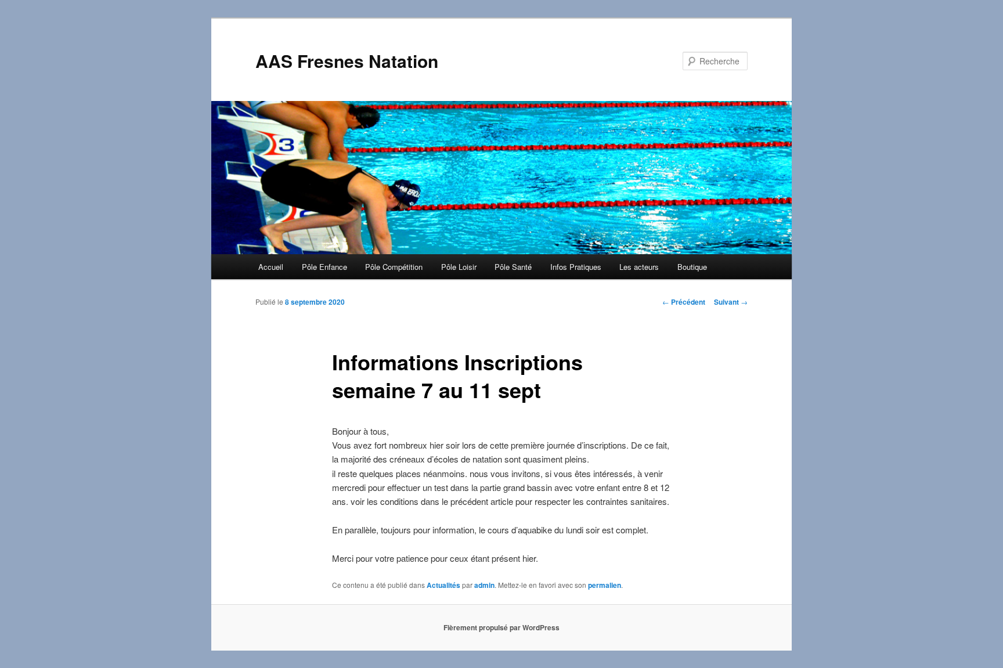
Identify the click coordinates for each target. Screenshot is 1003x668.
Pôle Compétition (394, 266)
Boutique (692, 266)
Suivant (731, 302)
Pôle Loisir (459, 266)
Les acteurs (639, 266)
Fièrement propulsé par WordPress (501, 627)
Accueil (270, 266)
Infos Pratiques (575, 266)
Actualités (443, 585)
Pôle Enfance (324, 266)
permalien (604, 585)
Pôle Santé (513, 266)
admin (484, 585)
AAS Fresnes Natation (346, 60)
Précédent (683, 302)
